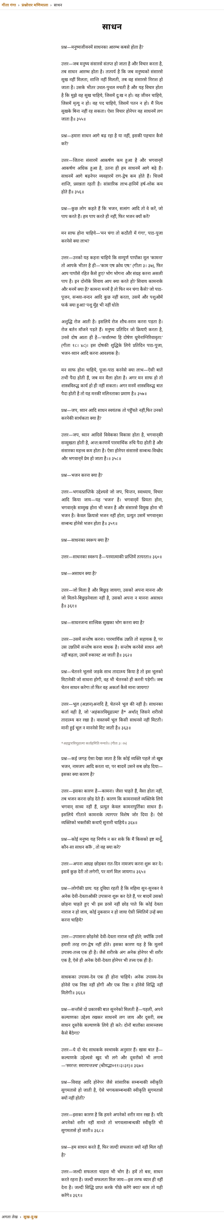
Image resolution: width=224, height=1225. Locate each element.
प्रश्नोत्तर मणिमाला (35, 4)
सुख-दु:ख (30, 1216)
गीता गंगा (9, 4)
